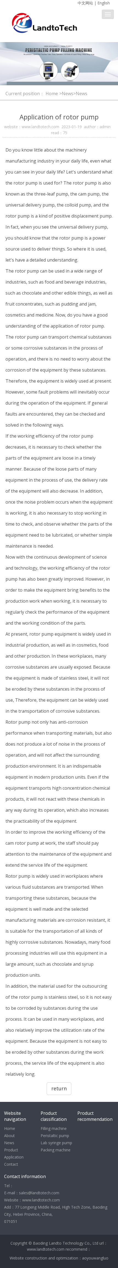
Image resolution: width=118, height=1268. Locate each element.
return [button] (59, 1088)
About (9, 1135)
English (103, 3)
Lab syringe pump (56, 1142)
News (9, 1142)
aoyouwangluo (95, 1258)
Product (11, 1149)
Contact (11, 1164)
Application (14, 1157)
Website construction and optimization (44, 1258)
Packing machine (56, 1149)
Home (52, 93)
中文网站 (85, 3)
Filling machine (54, 1128)
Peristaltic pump (55, 1135)
